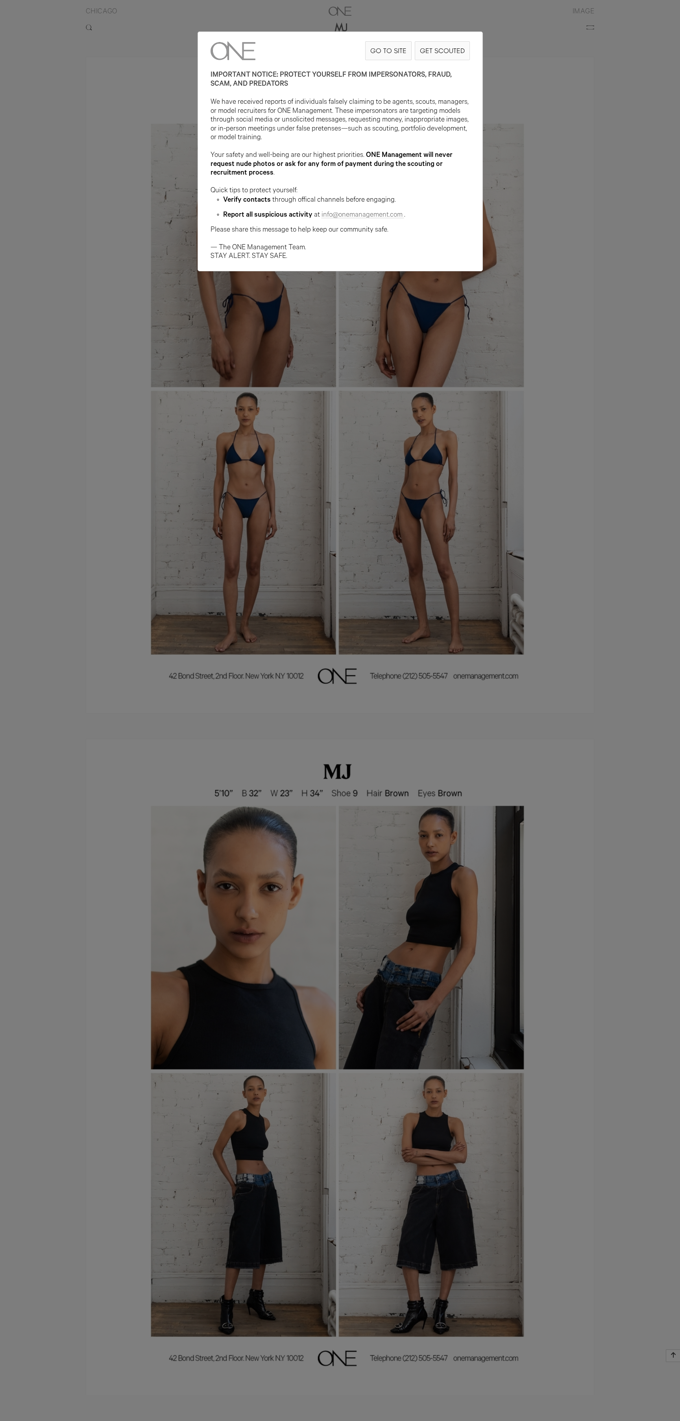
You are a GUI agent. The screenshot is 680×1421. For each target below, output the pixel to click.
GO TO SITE (388, 50)
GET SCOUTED (442, 50)
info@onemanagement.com (362, 215)
